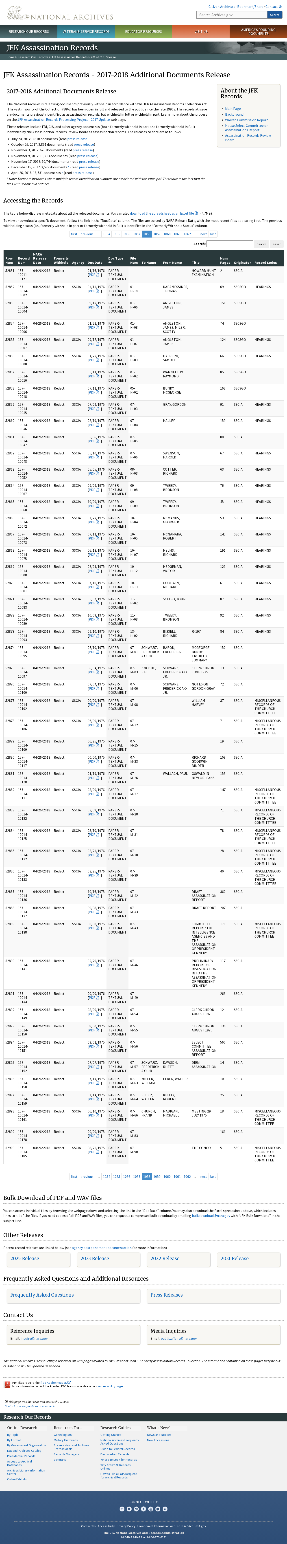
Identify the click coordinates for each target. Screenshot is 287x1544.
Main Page (233, 108)
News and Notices (159, 1435)
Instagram (136, 1509)
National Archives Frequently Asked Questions (119, 1442)
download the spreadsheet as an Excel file (162, 213)
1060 (167, 234)
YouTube (150, 1509)
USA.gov (200, 1526)
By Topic (12, 1435)
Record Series (265, 262)
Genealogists (63, 1435)
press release (77, 139)
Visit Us (201, 31)
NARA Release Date (39, 258)
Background (234, 114)
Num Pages (225, 260)
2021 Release (235, 1258)
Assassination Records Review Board (248, 137)
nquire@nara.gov (35, 1338)
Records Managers (66, 1454)
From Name (172, 262)
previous (86, 234)
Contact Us (274, 6)
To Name (148, 262)
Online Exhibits (17, 1479)
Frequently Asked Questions (42, 1295)
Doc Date (95, 262)
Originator (242, 262)
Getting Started (111, 1435)
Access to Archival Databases (19, 1463)
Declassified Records (114, 1454)
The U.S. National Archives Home (60, 13)
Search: (200, 243)
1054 (106, 234)
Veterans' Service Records (86, 31)
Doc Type (115, 258)
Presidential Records (21, 1456)
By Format (14, 1440)
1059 (157, 234)
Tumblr (143, 1509)
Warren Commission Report (246, 120)
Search (275, 15)
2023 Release (94, 1258)
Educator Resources (143, 31)
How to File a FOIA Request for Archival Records (118, 1475)
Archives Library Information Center (26, 1472)
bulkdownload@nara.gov (211, 1215)
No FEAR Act (185, 1526)
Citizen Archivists (222, 6)
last (213, 234)
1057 (136, 234)
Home (11, 57)
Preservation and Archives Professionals (71, 1447)
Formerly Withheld (61, 260)
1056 (126, 234)
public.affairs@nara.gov (179, 1338)
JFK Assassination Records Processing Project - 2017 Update (63, 119)
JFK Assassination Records (69, 57)
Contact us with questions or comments (30, 1406)
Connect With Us (144, 1502)
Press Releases (166, 1295)
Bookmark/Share (250, 6)
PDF (92, 274)
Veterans (60, 1460)
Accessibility (106, 1526)
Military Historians (66, 1440)
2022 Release (164, 1258)
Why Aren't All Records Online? (115, 1467)
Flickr (165, 1509)
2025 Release (24, 1258)
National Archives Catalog (24, 1451)
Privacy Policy (126, 1526)
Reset (277, 244)
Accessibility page (110, 1386)
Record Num (24, 260)
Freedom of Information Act (156, 1526)
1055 (116, 234)
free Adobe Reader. (53, 1383)
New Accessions (158, 1440)
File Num (134, 260)
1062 (187, 234)
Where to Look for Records (118, 1460)
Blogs (158, 1509)
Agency (78, 262)
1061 (177, 234)
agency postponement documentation (102, 1247)
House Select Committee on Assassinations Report (246, 127)
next (203, 234)
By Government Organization (26, 1445)
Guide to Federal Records (117, 1449)
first (74, 234)
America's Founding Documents (258, 31)
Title (196, 262)
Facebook (122, 1509)
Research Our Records (29, 31)
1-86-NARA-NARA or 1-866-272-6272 (144, 1537)
